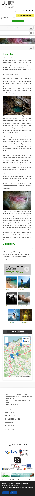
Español (3, 11)
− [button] (6, 341)
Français (15, 11)
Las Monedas (10, 416)
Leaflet (13, 376)
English (9, 11)
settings (21, 489)
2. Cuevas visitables (6, 33)
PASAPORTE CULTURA (25, 15)
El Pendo (9, 422)
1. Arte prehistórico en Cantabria (10, 28)
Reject (13, 493)
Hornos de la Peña (13, 419)
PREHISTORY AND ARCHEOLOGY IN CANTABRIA (19, 397)
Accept (5, 493)
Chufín (8, 409)
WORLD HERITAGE (13, 405)
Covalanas (9, 429)
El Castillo (9, 412)
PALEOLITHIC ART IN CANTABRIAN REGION (18, 401)
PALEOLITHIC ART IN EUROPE (16, 394)
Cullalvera (10, 426)
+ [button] (6, 338)
